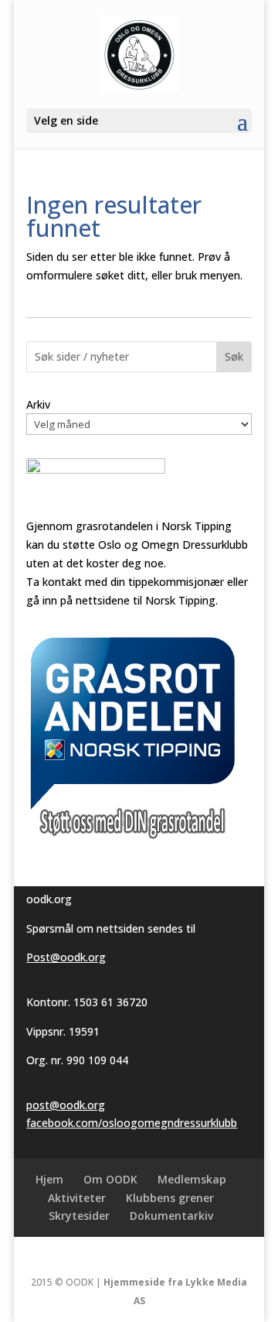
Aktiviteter (77, 1197)
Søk (234, 356)
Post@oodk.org (66, 957)
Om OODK (110, 1179)
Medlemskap (192, 1179)
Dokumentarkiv (171, 1215)
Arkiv (38, 404)
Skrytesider (79, 1215)
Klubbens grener (170, 1197)
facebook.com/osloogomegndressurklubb (131, 1122)
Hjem (49, 1179)
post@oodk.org (65, 1105)
